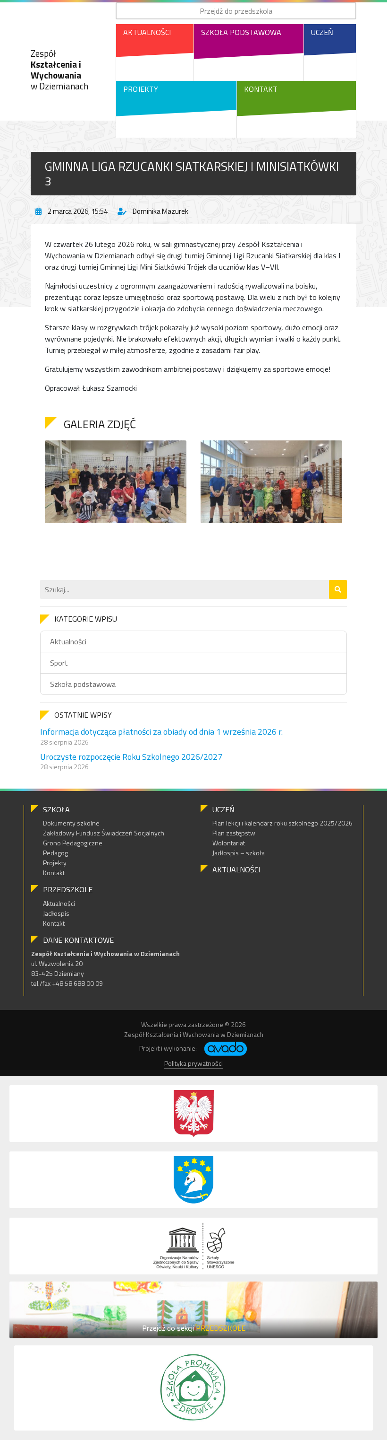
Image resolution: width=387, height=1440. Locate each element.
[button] (338, 589)
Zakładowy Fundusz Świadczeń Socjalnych (103, 833)
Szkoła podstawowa (83, 684)
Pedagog (55, 853)
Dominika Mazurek (160, 211)
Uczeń (322, 32)
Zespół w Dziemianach (59, 69)
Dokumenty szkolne (71, 823)
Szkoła (56, 809)
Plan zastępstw (233, 833)
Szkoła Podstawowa (241, 32)
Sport (59, 662)
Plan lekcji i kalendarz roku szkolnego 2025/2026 (282, 823)
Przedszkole (68, 889)
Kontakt (261, 89)
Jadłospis (56, 913)
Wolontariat (228, 843)
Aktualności (147, 32)
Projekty (140, 89)
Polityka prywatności (193, 1063)
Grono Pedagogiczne (72, 843)
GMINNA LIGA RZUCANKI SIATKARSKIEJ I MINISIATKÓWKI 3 (192, 173)
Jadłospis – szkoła (238, 853)
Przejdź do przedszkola (236, 11)
